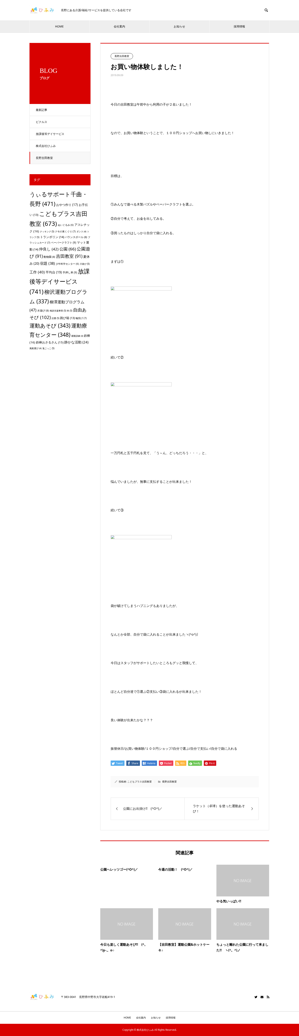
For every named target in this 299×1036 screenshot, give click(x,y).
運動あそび (49, 325)
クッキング (47, 231)
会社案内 (119, 26)
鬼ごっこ (48, 348)
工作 (37, 271)
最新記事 (41, 110)
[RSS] (268, 997)
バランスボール (76, 237)
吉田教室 (69, 256)
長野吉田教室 (44, 158)
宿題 (47, 263)
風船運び (35, 348)
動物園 (49, 257)
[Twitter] (255, 997)
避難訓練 (77, 335)
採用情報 (239, 26)
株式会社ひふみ (46, 146)
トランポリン (52, 237)
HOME (59, 26)
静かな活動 (76, 342)
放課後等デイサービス (50, 134)
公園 (67, 249)
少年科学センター (67, 264)
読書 (55, 318)
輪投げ (81, 318)
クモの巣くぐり (65, 231)
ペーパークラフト (63, 242)
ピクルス (41, 122)
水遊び (43, 310)
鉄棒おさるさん (49, 342)
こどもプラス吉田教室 (139, 781)
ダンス (81, 231)
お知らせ (179, 26)
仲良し (49, 248)
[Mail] (262, 997)
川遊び (84, 263)
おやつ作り (67, 204)
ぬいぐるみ (66, 225)
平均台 (54, 272)
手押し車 (70, 272)
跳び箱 (67, 318)
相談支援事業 (58, 310)
